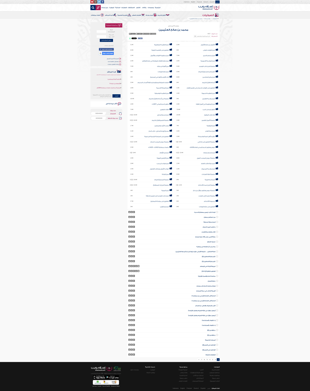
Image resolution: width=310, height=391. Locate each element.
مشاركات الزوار (134, 370)
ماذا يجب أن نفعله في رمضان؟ (205, 246)
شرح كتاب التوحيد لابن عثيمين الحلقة (157, 196)
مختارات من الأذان (198, 375)
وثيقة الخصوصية (115, 386)
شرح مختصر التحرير (209, 55)
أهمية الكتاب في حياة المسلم (205, 291)
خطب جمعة (216, 378)
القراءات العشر (136, 15)
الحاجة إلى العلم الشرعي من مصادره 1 (203, 300)
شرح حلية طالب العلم (208, 163)
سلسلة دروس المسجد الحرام (159, 142)
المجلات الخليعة (210, 340)
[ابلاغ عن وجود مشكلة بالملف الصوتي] (129, 212)
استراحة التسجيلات (197, 381)
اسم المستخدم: (111, 30)
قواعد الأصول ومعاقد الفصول (159, 169)
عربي (217, 2)
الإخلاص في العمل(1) (208, 350)
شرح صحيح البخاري (163, 115)
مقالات (144, 7)
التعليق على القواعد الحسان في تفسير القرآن (201, 88)
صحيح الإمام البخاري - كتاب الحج (159, 131)
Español (212, 2)
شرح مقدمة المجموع (208, 169)
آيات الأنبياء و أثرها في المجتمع (159, 77)
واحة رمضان (183, 372)
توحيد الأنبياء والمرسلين (162, 125)
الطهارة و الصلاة (210, 355)
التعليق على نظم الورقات (207, 206)
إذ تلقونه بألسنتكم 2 (208, 320)
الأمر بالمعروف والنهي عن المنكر (205, 305)
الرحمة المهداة (183, 370)
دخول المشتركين (106, 40)
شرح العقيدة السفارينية (161, 45)
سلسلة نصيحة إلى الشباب (207, 196)
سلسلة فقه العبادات (208, 174)
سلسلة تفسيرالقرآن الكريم (160, 120)
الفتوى (138, 7)
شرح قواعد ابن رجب (163, 163)
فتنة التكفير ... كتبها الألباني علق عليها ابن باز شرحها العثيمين (195, 251)
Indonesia (187, 2)
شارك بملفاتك (95, 15)
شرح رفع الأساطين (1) (208, 261)
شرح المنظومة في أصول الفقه (205, 104)
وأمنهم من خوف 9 (115, 87)
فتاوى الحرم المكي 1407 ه (160, 104)
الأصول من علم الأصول (208, 45)
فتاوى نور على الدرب (209, 109)
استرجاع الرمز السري (113, 58)
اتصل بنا (99, 386)
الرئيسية (157, 7)
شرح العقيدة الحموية (208, 93)
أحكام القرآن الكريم (208, 82)
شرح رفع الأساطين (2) (208, 256)
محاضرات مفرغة (215, 375)
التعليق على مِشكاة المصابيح (160, 201)
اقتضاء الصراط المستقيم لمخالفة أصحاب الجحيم (153, 82)
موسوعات (151, 7)
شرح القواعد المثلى (209, 50)
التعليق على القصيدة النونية (160, 50)
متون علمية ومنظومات (196, 372)
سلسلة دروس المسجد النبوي (206, 158)
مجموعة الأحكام (209, 201)
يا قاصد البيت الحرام (209, 227)
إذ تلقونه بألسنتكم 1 (208, 325)
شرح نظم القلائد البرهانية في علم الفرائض (155, 61)
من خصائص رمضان (209, 217)
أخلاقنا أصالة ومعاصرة (114, 83)
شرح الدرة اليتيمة (210, 179)
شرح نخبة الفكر (210, 131)
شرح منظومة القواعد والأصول (159, 55)
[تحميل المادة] (132, 212)
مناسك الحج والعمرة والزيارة (206, 276)
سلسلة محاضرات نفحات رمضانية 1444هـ (108, 78)
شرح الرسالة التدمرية (162, 88)
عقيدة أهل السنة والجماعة (206, 136)
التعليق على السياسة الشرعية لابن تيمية (156, 136)
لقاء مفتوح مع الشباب (208, 232)
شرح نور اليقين (164, 206)
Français (199, 2)
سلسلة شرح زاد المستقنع (161, 185)
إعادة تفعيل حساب (113, 64)
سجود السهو (211, 242)
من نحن (94, 386)
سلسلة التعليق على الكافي (206, 142)
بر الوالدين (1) (211, 335)
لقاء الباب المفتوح (209, 115)
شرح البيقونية (211, 125)
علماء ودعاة (149, 15)
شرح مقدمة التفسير (208, 99)
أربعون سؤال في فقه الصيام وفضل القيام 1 (201, 315)
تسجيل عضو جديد (113, 61)
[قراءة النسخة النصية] (138, 266)
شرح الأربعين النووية (163, 158)
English (193, 2)
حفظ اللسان (211, 281)
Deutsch (205, 2)
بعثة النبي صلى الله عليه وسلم (205, 237)
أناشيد (201, 370)
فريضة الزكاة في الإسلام (207, 266)
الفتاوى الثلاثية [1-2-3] (208, 271)
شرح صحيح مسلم (209, 152)
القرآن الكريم (162, 15)
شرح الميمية (165, 190)
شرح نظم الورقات (163, 72)
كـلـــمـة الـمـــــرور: (111, 35)
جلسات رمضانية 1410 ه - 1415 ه (158, 147)
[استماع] (134, 212)
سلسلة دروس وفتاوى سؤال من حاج (204, 190)
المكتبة (117, 7)
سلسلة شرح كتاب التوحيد (207, 66)
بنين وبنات (104, 7)
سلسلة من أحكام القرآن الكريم (159, 99)
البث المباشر (109, 15)
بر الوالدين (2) (211, 330)
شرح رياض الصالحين (209, 77)
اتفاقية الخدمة (106, 386)
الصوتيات (124, 7)
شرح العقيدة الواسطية (162, 93)
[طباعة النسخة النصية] (136, 266)
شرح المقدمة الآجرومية (208, 61)
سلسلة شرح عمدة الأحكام (206, 185)
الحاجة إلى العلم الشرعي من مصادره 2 (203, 296)
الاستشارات (131, 7)
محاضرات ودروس (215, 372)
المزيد (116, 96)
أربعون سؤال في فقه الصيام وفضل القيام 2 (201, 310)
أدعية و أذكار (199, 378)
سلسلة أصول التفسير (208, 120)
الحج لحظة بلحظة (209, 222)
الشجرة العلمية (122, 15)
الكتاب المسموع (215, 381)
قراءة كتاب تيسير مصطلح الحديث (204, 212)
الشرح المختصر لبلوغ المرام (206, 72)
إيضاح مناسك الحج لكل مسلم (206, 286)
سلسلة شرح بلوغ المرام (161, 179)
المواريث (111, 7)
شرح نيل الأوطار (164, 152)
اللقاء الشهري (164, 109)
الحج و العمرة (183, 375)
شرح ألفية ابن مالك (163, 66)
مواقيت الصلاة (150, 372)
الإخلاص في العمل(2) (208, 345)
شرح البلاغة (165, 174)
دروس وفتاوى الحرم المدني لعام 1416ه (202, 147)
